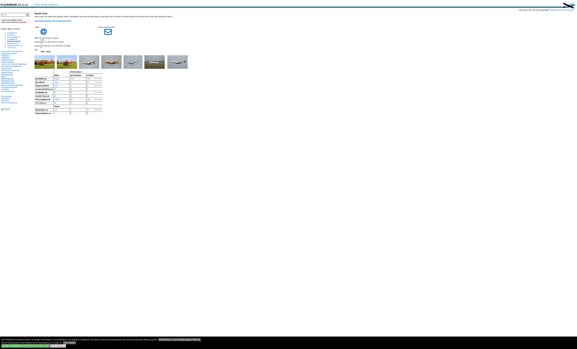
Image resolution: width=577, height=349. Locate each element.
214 (42, 40)
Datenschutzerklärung (9, 103)
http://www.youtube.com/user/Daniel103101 (53, 21)
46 (55, 96)
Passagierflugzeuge (9, 87)
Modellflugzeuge (8, 83)
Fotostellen (5, 98)
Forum (37, 5)
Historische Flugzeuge (10, 70)
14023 (56, 100)
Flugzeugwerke (7, 62)
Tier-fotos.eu (11, 48)
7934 (56, 82)
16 (71, 82)
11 (88, 110)
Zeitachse (5, 101)
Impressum (53, 5)
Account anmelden (566, 10)
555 (72, 79)
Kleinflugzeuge (7, 75)
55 (55, 103)
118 (88, 100)
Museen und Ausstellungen (12, 85)
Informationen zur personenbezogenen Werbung (179, 339)
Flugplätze (5, 58)
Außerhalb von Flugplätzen (12, 51)
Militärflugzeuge (7, 81)
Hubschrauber (7, 72)
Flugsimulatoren (7, 60)
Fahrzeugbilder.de (13, 37)
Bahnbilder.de (12, 33)
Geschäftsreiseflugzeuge (11, 66)
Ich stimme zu (58, 346)
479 (88, 79)
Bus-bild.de (11, 35)
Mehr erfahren (70, 343)
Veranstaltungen (7, 91)
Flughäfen (5, 56)
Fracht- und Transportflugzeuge (14, 64)
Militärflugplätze (7, 79)
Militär (3, 77)
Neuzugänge (6, 96)
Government (6, 68)
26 (71, 100)
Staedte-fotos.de (13, 43)
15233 (56, 79)
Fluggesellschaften (9, 54)
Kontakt (44, 5)
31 (55, 89)
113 (55, 110)
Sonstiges (5, 89)
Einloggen (553, 10)
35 (55, 93)
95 (88, 82)
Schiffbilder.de (12, 39)
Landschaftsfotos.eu (14, 45)
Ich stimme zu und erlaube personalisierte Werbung (25, 346)
